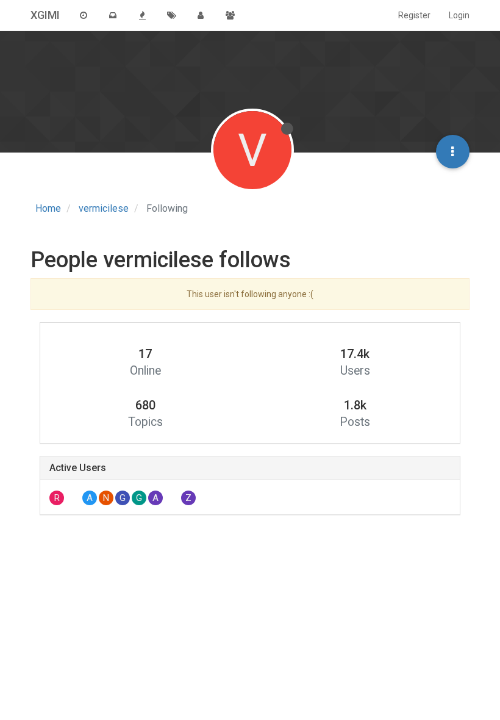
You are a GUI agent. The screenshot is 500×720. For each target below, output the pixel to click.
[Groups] (230, 15)
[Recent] (83, 15)
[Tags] (171, 15)
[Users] (200, 15)
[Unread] (112, 15)
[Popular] (142, 15)
